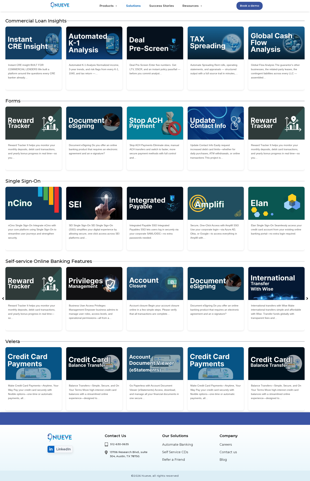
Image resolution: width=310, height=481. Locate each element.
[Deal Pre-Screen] (155, 43)
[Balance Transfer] (94, 363)
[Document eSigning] (94, 123)
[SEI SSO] (94, 203)
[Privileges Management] (94, 283)
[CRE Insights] (33, 43)
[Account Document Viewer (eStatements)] (155, 363)
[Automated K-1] (94, 43)
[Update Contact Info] (216, 123)
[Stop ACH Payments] (155, 123)
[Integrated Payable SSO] (155, 203)
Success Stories (161, 6)
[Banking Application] (59, 5)
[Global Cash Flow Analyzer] (276, 43)
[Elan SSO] (276, 203)
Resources (190, 6)
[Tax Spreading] (216, 43)
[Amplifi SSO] (216, 203)
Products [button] (107, 6)
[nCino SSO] (33, 203)
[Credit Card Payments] (33, 363)
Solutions (133, 6)
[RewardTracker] (33, 123)
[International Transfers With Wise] (276, 283)
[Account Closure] (155, 283)
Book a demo (249, 5)
